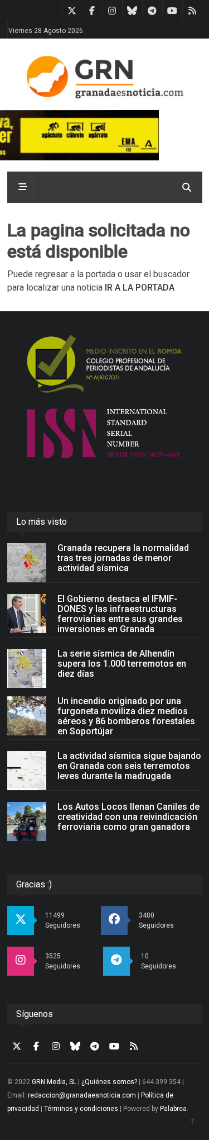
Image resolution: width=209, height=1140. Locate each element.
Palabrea (173, 1109)
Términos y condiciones (81, 1109)
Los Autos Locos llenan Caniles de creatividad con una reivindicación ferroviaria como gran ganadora (128, 816)
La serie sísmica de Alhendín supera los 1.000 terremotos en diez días (121, 663)
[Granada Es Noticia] (104, 77)
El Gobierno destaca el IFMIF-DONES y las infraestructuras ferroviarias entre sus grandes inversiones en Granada (120, 613)
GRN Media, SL (54, 1082)
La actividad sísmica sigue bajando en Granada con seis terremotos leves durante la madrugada (129, 765)
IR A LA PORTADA (139, 287)
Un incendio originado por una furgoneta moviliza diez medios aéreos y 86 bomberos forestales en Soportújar (126, 716)
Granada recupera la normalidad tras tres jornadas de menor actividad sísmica (123, 558)
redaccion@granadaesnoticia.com (82, 1095)
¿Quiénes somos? (109, 1082)
